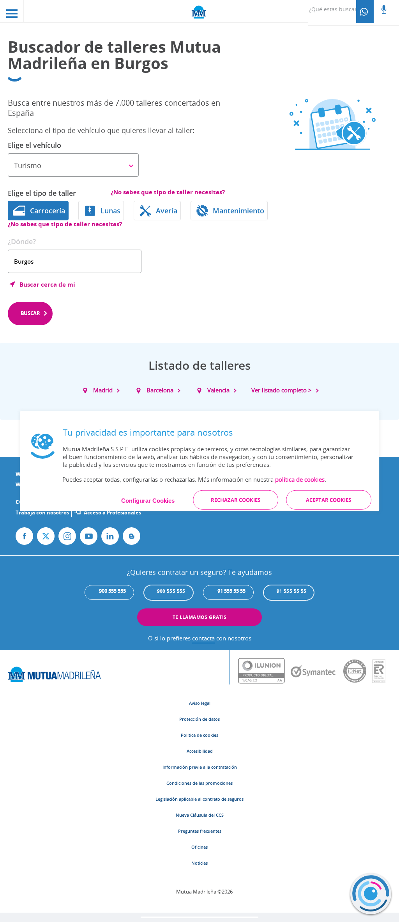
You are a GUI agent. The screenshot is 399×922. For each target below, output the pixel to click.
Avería (166, 210)
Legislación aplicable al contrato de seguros (199, 799)
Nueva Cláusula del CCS (200, 815)
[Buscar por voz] (384, 10)
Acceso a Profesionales (112, 512)
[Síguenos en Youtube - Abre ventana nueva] (88, 536)
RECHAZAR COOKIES (235, 499)
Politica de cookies (199, 735)
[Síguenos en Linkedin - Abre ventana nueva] (110, 536)
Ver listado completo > (281, 390)
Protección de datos (199, 719)
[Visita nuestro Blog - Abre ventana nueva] (131, 536)
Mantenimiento (238, 210)
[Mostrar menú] (12, 11)
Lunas (110, 210)
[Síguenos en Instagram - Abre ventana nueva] (67, 536)
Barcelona (160, 390)
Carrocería (47, 210)
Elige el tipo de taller (42, 193)
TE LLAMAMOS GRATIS (200, 617)
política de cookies (300, 479)
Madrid (103, 390)
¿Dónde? (22, 241)
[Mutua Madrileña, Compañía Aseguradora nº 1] (199, 12)
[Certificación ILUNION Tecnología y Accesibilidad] (264, 671)
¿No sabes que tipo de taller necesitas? (168, 192)
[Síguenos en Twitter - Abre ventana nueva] (46, 536)
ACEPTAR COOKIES (328, 499)
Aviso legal (199, 703)
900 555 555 (171, 591)
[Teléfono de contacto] (365, 11)
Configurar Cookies (148, 500)
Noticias (199, 863)
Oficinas (199, 847)
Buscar (30, 313)
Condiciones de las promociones (199, 783)
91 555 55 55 (292, 591)
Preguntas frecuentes (199, 831)
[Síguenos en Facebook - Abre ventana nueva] (24, 536)
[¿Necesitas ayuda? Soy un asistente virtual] (370, 893)
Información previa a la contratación (199, 767)
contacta (203, 638)
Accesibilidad (200, 751)
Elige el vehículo (34, 145)
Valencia (218, 390)
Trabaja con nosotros (42, 512)
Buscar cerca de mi (47, 284)
